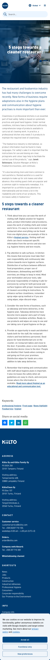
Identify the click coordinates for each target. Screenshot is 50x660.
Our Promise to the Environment (16, 596)
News (4, 571)
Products (6, 577)
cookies (16, 631)
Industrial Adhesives (11, 584)
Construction (8, 580)
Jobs (4, 574)
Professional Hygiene (11, 587)
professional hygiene (11, 405)
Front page (27, 405)
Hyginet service (21, 237)
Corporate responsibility (13, 593)
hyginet (17, 408)
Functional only (25, 646)
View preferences (25, 654)
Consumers (7, 590)
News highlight (40, 405)
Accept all (25, 639)
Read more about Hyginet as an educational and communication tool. (26, 385)
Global (35, 5)
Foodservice (7, 408)
